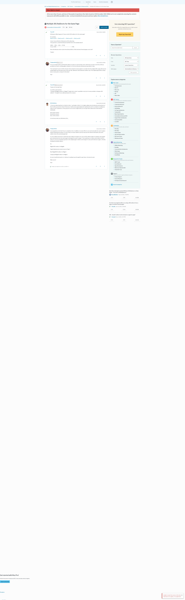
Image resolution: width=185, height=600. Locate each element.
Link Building (117, 108)
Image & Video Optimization (121, 117)
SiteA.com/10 (53, 38)
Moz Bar (116, 91)
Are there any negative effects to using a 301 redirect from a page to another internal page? (123, 203)
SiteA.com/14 (77, 38)
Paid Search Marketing (119, 153)
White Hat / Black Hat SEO (120, 167)
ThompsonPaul (53, 62)
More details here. (103, 16)
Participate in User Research (120, 180)
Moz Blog (117, 128)
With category (113, 68)
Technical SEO (118, 112)
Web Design (117, 151)
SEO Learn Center (118, 136)
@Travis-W (60, 62)
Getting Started (118, 85)
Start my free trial (125, 34)
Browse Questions (116, 55)
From (112, 61)
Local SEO (117, 121)
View (112, 57)
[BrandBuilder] (110, 194)
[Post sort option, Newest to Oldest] (97, 27)
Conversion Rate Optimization (121, 149)
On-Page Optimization (119, 110)
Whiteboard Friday (119, 138)
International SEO (118, 119)
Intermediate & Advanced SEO (54, 27)
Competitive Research (119, 104)
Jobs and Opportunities (120, 134)
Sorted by (113, 65)
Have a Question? (116, 44)
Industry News (118, 132)
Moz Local (117, 89)
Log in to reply (104, 27)
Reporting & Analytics (119, 114)
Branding (116, 147)
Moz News (117, 130)
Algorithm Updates (119, 165)
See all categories (117, 184)
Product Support (118, 176)
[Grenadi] (110, 217)
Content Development (119, 102)
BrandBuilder (115, 194)
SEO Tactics (116, 99)
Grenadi (113, 216)
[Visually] (110, 206)
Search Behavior (118, 164)
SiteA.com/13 (69, 38)
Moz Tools (115, 82)
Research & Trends (117, 158)
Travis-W (52, 32)
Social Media (117, 154)
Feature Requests (118, 178)
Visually (113, 206)
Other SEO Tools (118, 169)
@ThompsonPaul (59, 85)
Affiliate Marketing (119, 145)
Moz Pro (116, 87)
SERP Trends (117, 162)
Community (116, 125)
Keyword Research (119, 106)
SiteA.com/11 (61, 38)
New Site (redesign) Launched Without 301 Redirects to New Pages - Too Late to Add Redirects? (124, 191)
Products (2, 592)
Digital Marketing (117, 142)
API (115, 93)
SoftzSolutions (53, 103)
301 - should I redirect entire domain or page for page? (122, 214)
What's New (117, 95)
